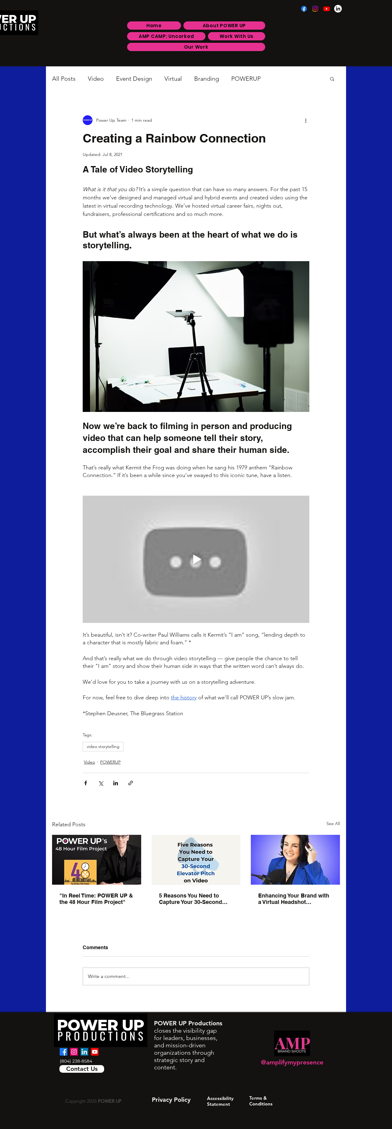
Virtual (173, 78)
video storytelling (103, 746)
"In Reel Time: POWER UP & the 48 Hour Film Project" (96, 898)
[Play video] (196, 559)
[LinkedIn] (338, 9)
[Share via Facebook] (86, 783)
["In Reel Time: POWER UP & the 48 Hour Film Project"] (96, 860)
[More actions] (305, 120)
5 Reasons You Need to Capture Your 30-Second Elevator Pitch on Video (190, 898)
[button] (332, 78)
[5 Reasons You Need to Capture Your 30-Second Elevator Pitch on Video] (196, 860)
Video (96, 78)
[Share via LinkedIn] (116, 783)
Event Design (134, 78)
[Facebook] (304, 9)
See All (333, 823)
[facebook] (63, 1052)
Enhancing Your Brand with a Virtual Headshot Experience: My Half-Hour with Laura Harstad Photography (293, 898)
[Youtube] (326, 9)
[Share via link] (131, 783)
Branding (206, 78)
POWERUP (246, 78)
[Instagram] (315, 9)
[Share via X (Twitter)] (101, 783)
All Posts (64, 78)
